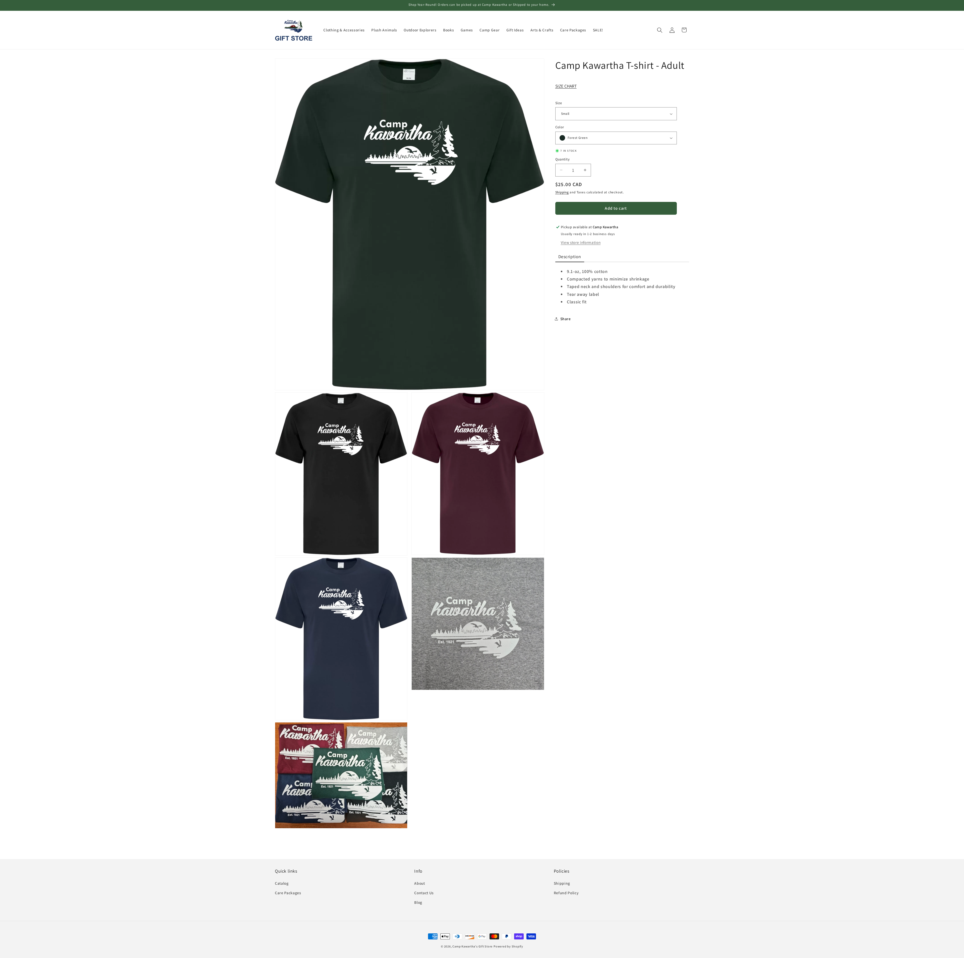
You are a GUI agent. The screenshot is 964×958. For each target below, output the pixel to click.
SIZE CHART (566, 86)
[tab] (569, 257)
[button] (660, 30)
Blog (418, 902)
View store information (581, 242)
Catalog (282, 883)
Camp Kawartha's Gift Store (472, 946)
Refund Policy (566, 892)
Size (558, 102)
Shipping (562, 192)
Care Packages (288, 892)
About (419, 883)
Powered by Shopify (508, 946)
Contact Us (424, 892)
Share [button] (565, 318)
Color (559, 127)
